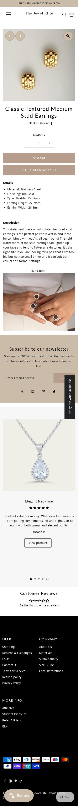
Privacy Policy (11, 683)
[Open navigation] (12, 14)
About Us (45, 647)
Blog (5, 726)
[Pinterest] (43, 391)
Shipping (8, 647)
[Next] (20, 36)
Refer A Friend (12, 720)
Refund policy (11, 677)
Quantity (39, 135)
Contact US (9, 665)
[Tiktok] (54, 391)
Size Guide (38, 270)
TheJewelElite (37, 793)
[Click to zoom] (68, 36)
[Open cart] (71, 14)
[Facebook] (22, 391)
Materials (45, 653)
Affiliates (8, 708)
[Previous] (10, 36)
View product (38, 543)
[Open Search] (64, 14)
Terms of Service (13, 671)
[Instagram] (32, 391)
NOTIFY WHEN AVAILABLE (39, 170)
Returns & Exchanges (17, 653)
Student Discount (14, 714)
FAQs (5, 659)
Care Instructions (51, 671)
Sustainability (48, 659)
